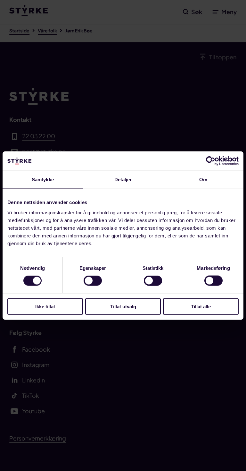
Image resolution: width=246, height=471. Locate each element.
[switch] (93, 281)
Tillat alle (201, 306)
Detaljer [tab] (123, 179)
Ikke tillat (45, 306)
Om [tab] (203, 179)
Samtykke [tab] (43, 179)
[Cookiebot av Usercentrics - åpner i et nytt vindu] (211, 161)
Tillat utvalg (123, 306)
